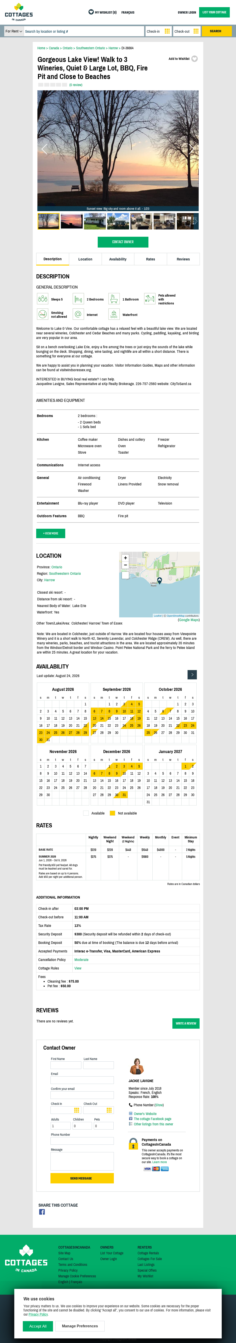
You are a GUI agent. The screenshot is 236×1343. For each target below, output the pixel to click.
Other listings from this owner (153, 1124)
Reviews (183, 259)
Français (76, 1282)
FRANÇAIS (127, 12)
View (77, 968)
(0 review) (75, 85)
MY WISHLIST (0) (106, 12)
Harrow (49, 580)
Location (85, 259)
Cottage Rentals (148, 1253)
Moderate (81, 959)
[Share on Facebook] (42, 1213)
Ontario (56, 567)
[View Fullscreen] (125, 575)
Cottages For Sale (150, 1259)
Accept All (38, 1326)
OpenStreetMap (176, 615)
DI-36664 (127, 48)
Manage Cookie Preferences (77, 1276)
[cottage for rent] (19, 20)
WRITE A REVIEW (186, 1023)
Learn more (159, 1162)
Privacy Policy (68, 1270)
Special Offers (147, 1270)
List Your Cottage (111, 1253)
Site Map (64, 1253)
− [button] (125, 565)
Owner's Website (145, 1114)
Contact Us (65, 1259)
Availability (118, 259)
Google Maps (189, 619)
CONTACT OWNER (123, 242)
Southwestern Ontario (65, 573)
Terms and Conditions (72, 1264)
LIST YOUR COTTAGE (214, 12)
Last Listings (146, 1264)
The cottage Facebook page (152, 1119)
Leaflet (158, 615)
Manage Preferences (80, 1326)
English (63, 1282)
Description (53, 259)
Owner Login (108, 1259)
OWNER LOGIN (187, 12)
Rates (150, 259)
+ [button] (125, 558)
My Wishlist (145, 1276)
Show (159, 1105)
